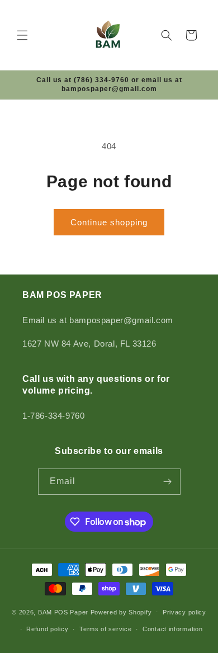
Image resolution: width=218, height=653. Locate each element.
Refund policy (47, 629)
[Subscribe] (167, 482)
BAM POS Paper (63, 611)
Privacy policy (184, 612)
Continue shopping (109, 222)
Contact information (172, 629)
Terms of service (105, 629)
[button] (22, 35)
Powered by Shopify (121, 611)
